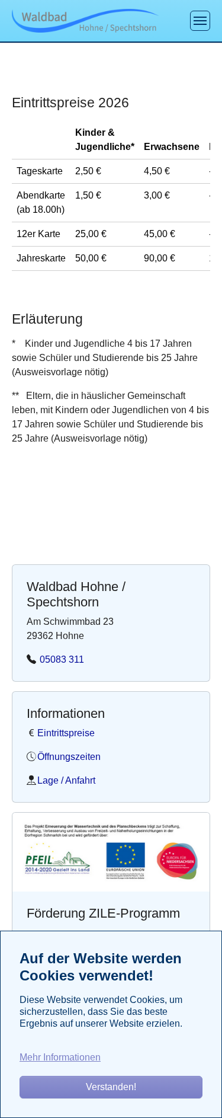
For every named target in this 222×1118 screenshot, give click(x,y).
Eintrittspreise (66, 733)
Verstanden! (111, 1087)
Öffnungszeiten (69, 757)
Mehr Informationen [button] (60, 1057)
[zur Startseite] (85, 20)
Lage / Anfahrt (66, 780)
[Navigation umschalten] (200, 21)
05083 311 (60, 659)
